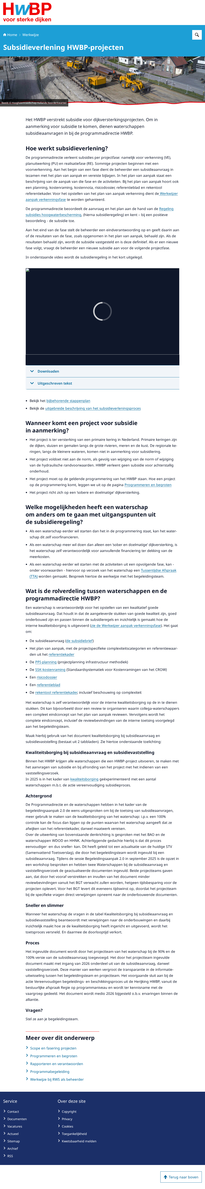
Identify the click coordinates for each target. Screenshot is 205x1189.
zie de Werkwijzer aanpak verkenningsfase (126, 625)
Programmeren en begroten (148, 484)
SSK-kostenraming (50, 669)
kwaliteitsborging (84, 779)
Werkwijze (30, 34)
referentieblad (48, 684)
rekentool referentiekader (56, 692)
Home (12, 34)
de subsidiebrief (79, 640)
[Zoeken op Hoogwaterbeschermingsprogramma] (197, 35)
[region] (102, 316)
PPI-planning (46, 661)
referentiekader (61, 654)
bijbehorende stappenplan (68, 400)
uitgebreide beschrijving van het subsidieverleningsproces (93, 408)
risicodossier (47, 677)
